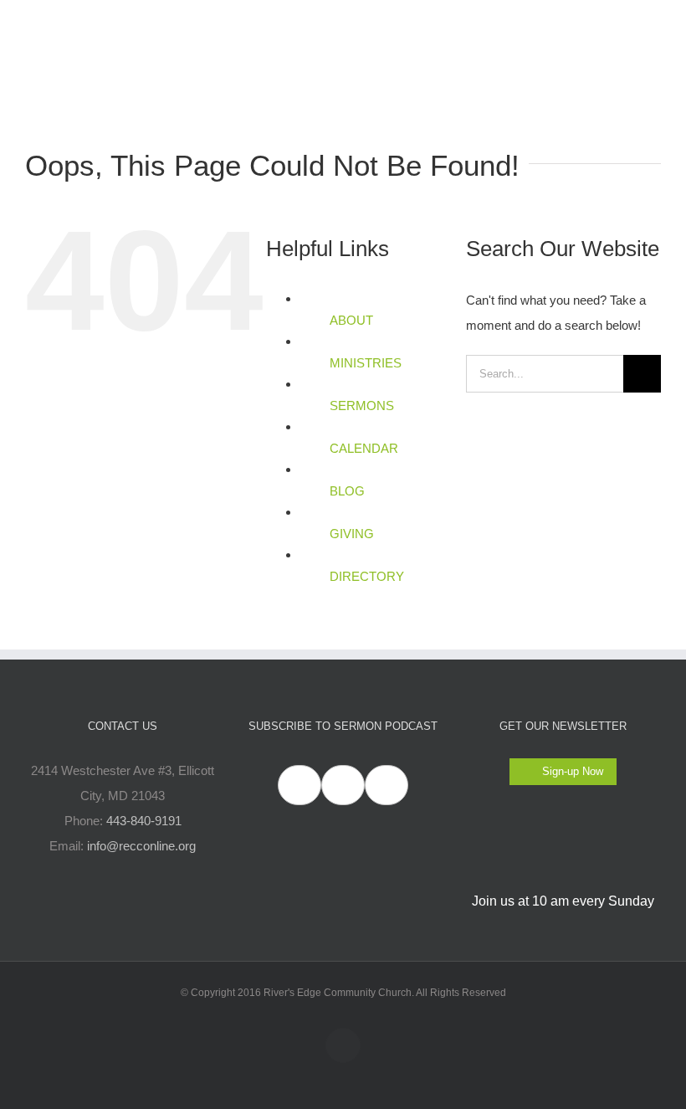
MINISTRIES (366, 363)
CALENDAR (364, 448)
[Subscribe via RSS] (386, 785)
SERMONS (362, 405)
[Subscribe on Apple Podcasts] (299, 785)
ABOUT (351, 320)
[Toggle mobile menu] (654, 25)
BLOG (347, 491)
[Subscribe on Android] (343, 785)
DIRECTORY (367, 576)
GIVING (352, 533)
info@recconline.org (141, 846)
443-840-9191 (144, 821)
